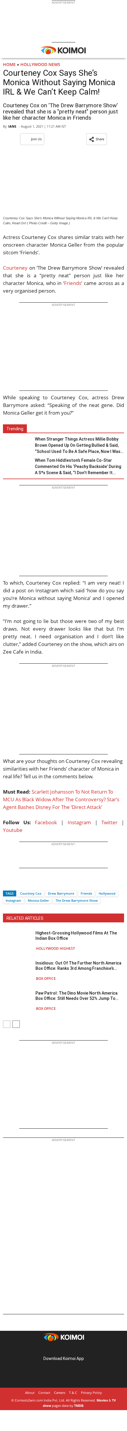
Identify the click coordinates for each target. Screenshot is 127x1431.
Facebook (46, 822)
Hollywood (107, 893)
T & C (73, 1392)
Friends (72, 283)
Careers (59, 1392)
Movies (102, 1400)
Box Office (46, 978)
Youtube (12, 830)
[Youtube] (80, 1349)
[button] (96, 139)
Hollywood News (40, 64)
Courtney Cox (30, 893)
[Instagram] (55, 1349)
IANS (12, 126)
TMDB (78, 1405)
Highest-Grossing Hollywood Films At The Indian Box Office (76, 936)
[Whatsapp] (27, 883)
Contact (44, 1392)
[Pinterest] (63, 1349)
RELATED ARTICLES (24, 918)
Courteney (15, 267)
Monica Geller (38, 900)
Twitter (109, 822)
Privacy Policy (91, 1392)
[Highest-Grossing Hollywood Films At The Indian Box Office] (17, 940)
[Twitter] (17, 883)
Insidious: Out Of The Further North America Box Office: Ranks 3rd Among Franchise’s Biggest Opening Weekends (78, 966)
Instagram (79, 822)
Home (9, 64)
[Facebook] (7, 883)
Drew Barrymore (61, 893)
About (30, 1392)
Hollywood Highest (55, 948)
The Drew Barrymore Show (77, 900)
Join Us (36, 139)
